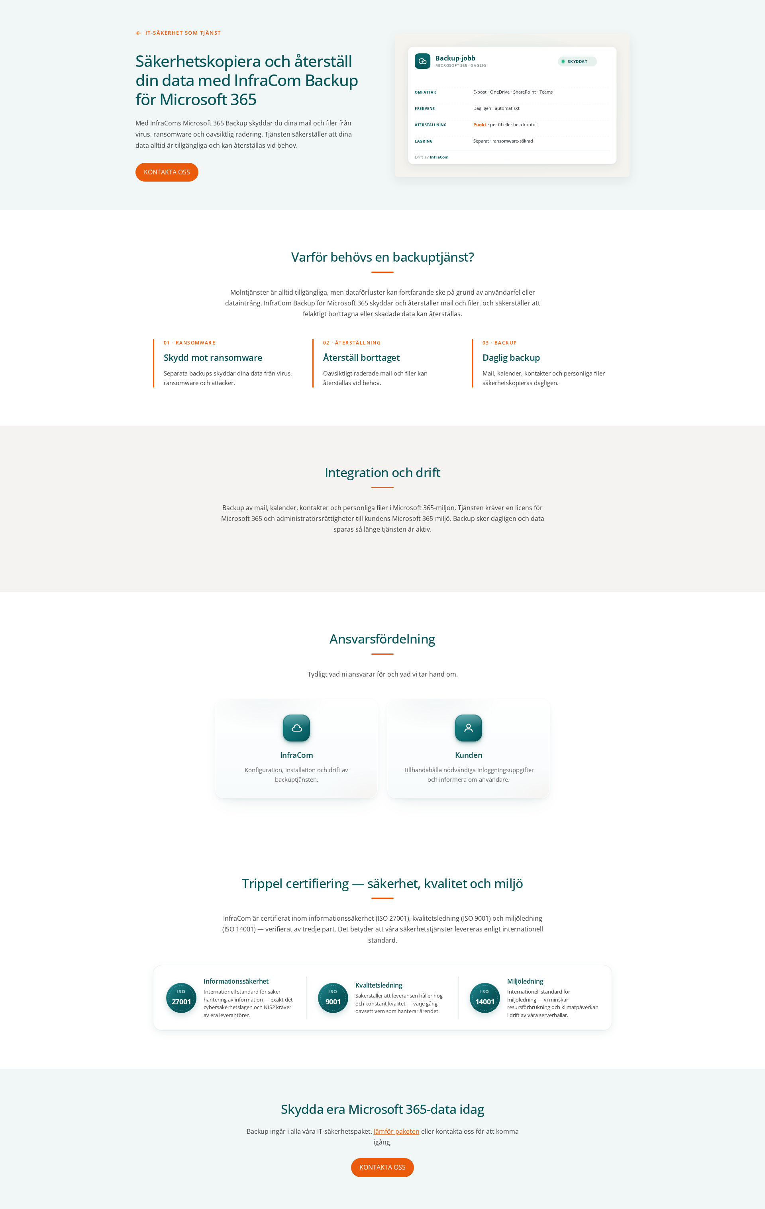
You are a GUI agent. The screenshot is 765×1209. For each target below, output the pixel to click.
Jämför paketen (397, 1131)
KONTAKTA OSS (167, 172)
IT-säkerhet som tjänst (183, 32)
